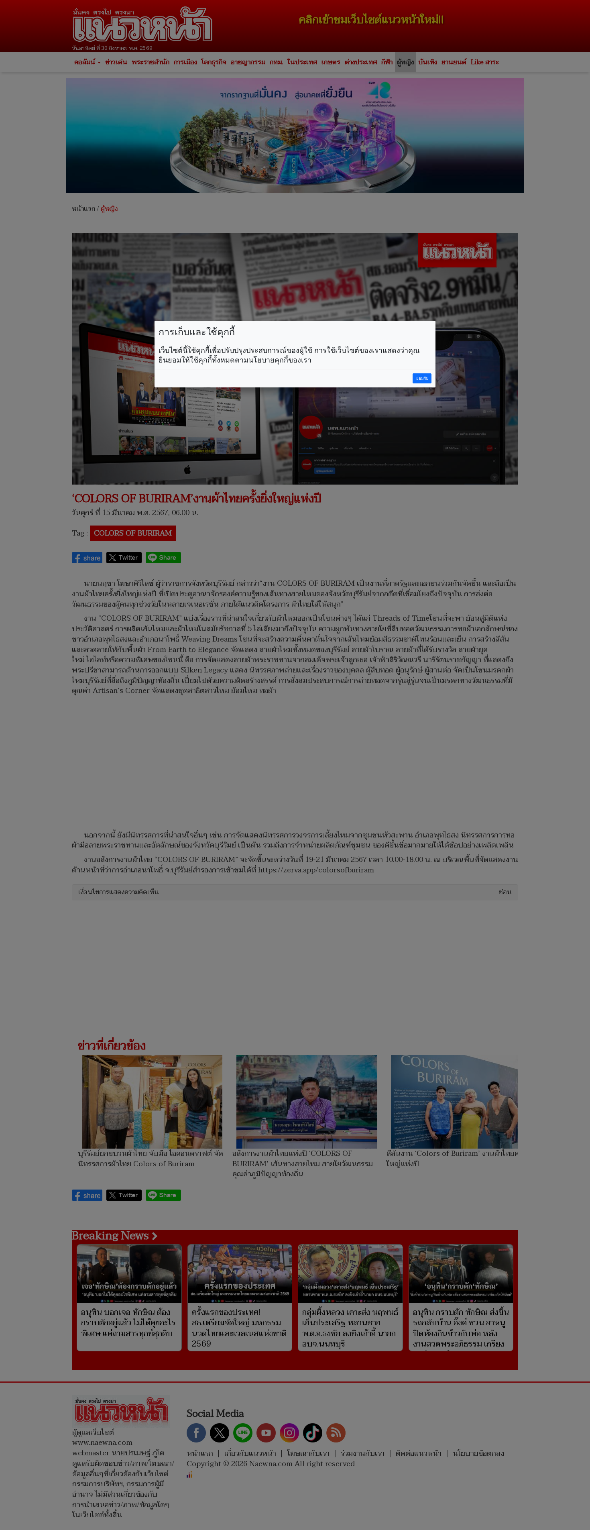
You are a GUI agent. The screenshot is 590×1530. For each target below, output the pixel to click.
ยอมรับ (422, 378)
